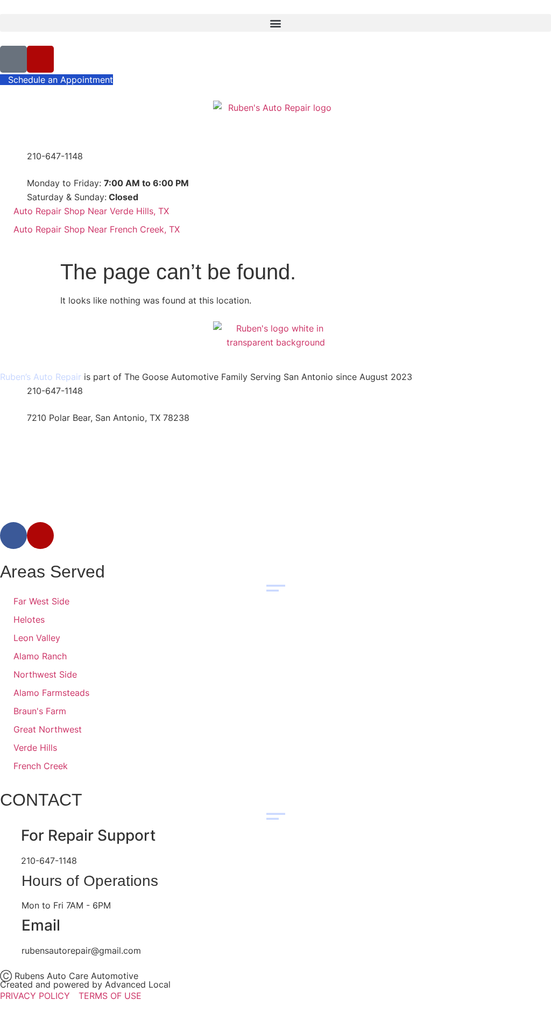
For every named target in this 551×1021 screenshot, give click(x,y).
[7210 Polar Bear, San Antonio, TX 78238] (13, 424)
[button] (275, 23)
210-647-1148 (55, 156)
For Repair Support (88, 835)
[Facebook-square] (13, 59)
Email (43, 925)
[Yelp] (40, 59)
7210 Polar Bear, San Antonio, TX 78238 (108, 417)
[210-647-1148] (13, 162)
